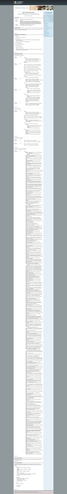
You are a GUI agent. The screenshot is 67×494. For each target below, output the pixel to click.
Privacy (38, 492)
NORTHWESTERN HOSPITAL (19, 55)
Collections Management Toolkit (48, 36)
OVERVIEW (17, 17)
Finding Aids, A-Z (46, 25)
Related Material (46, 20)
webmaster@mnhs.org (28, 492)
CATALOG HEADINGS (18, 462)
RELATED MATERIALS (18, 458)
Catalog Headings (46, 21)
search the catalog (36, 464)
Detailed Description (25, 25)
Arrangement (46, 16)
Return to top (16, 33)
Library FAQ (45, 30)
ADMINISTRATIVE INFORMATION (20, 34)
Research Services (46, 32)
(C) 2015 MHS (16, 492)
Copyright (35, 492)
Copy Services (46, 31)
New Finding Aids (46, 26)
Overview (45, 15)
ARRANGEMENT (17, 27)
